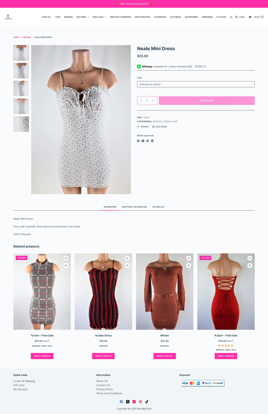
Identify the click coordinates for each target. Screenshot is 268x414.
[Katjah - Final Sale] (226, 291)
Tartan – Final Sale (42, 335)
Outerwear (160, 17)
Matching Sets (142, 17)
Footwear (175, 17)
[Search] (231, 17)
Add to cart (206, 100)
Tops (57, 17)
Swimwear (207, 17)
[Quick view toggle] (65, 265)
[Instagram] (134, 401)
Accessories (191, 17)
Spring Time (171, 121)
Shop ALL (46, 17)
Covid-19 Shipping (24, 381)
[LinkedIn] (152, 141)
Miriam (164, 335)
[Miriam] (164, 291)
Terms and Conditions (109, 393)
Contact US (103, 385)
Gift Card (18, 385)
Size (139, 77)
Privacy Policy (104, 389)
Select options (42, 355)
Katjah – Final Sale (226, 335)
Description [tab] (110, 207)
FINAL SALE (98, 17)
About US (102, 381)
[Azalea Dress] (103, 291)
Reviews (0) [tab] (158, 207)
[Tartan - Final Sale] (42, 291)
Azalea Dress (103, 335)
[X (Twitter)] (143, 141)
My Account (20, 389)
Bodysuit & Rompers (120, 17)
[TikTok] (146, 401)
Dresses (68, 17)
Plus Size (221, 17)
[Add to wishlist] (65, 258)
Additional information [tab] (134, 207)
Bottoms (81, 17)
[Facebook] (138, 141)
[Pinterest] (147, 141)
